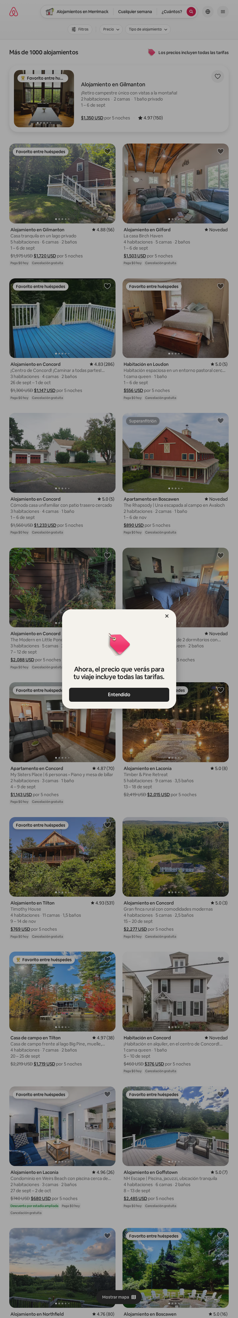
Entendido (119, 695)
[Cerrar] (167, 616)
